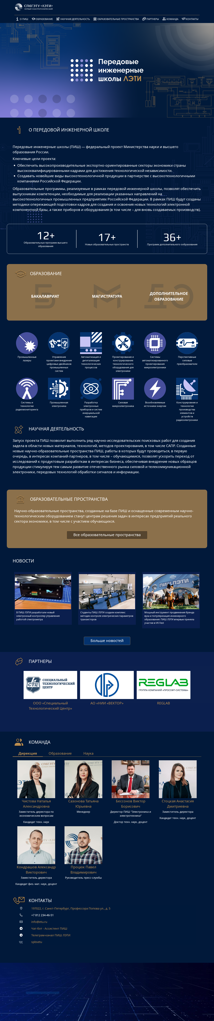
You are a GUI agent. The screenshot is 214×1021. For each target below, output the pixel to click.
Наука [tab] (88, 753)
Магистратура (107, 296)
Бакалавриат (45, 296)
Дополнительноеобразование (169, 296)
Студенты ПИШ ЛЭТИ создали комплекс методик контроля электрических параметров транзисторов (106, 616)
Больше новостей (107, 640)
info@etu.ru (39, 922)
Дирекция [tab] (27, 753)
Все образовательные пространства (107, 534)
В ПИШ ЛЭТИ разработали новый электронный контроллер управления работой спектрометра (38, 616)
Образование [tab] (60, 753)
